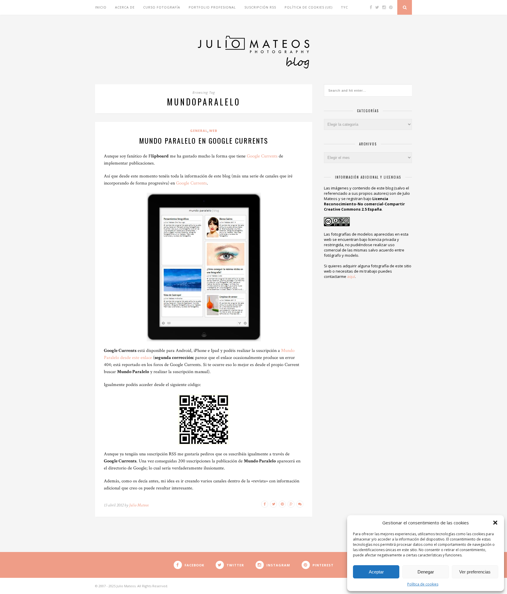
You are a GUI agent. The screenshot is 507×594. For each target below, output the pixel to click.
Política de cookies (422, 584)
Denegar (426, 571)
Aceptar (376, 571)
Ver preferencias (475, 571)
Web (213, 130)
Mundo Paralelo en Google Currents (203, 140)
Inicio (101, 7)
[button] (495, 523)
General (198, 130)
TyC (344, 7)
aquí (351, 276)
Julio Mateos (138, 505)
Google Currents (262, 156)
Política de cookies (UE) (308, 7)
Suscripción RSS (260, 7)
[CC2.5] (337, 220)
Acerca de (125, 7)
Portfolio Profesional (212, 7)
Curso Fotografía (161, 7)
